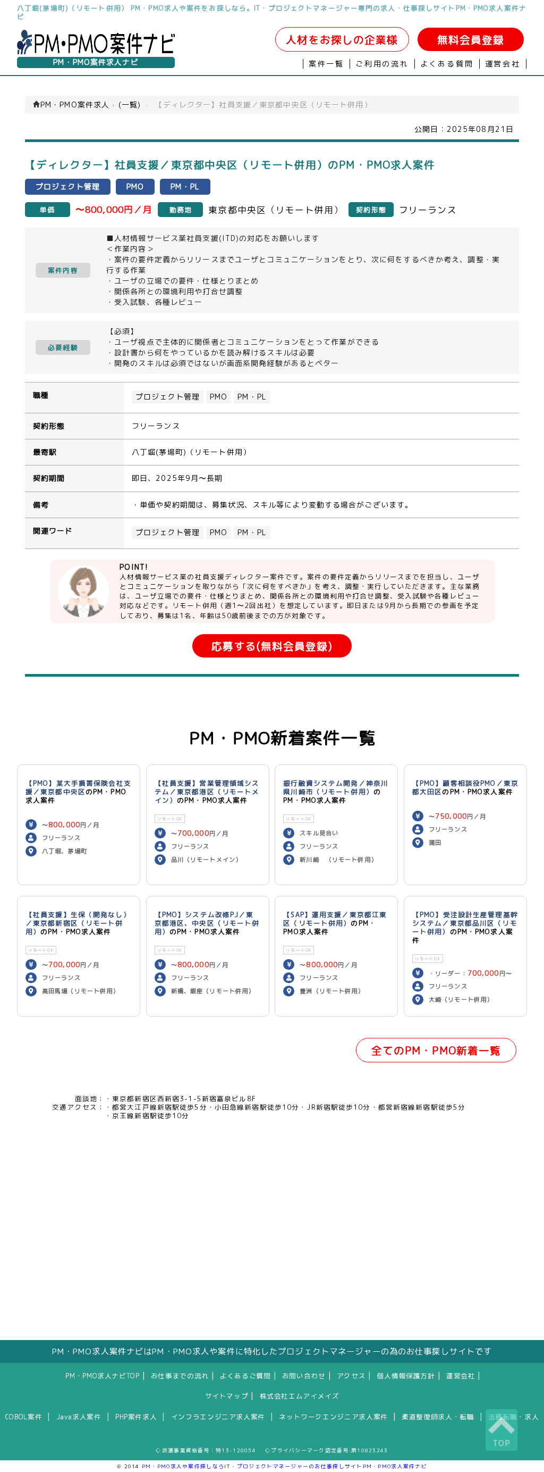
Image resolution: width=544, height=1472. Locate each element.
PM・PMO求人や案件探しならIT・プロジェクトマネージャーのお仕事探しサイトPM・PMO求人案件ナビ (284, 1466)
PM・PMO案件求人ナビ (95, 62)
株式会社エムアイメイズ (299, 1396)
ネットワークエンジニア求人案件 (333, 1416)
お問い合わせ (304, 1375)
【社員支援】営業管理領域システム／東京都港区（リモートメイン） (207, 791)
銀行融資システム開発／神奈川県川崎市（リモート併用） (335, 787)
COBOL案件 (23, 1416)
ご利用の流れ (382, 64)
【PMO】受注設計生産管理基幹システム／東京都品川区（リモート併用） (465, 923)
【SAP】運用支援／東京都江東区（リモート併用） (335, 918)
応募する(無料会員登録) (271, 646)
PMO (218, 397)
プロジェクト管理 (167, 397)
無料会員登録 (471, 39)
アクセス (351, 1375)
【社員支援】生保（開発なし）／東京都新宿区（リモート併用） (78, 923)
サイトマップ (227, 1396)
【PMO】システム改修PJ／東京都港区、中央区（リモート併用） (207, 923)
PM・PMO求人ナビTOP (102, 1375)
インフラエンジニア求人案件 (218, 1416)
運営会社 (503, 64)
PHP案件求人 (136, 1416)
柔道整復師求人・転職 (438, 1416)
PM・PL (252, 397)
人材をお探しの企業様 (342, 39)
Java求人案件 (78, 1416)
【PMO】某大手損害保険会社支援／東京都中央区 (78, 787)
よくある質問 (447, 64)
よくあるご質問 (245, 1375)
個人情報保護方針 (406, 1375)
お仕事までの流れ (180, 1375)
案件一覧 (326, 64)
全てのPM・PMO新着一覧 (436, 1050)
